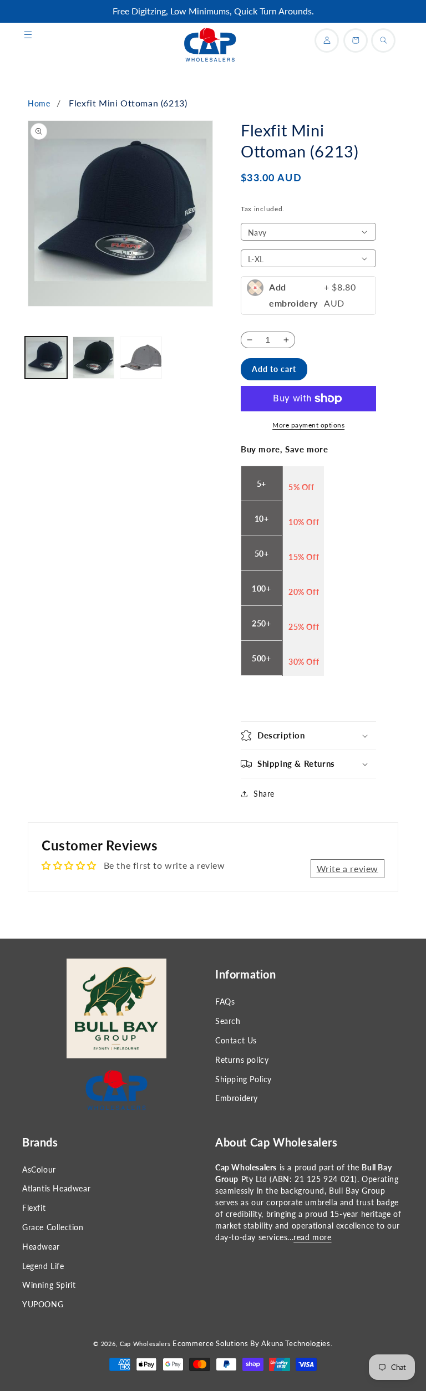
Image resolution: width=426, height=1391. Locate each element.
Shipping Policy (243, 1079)
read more (312, 1237)
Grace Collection (53, 1227)
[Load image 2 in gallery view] (94, 358)
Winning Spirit (48, 1285)
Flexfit (33, 1207)
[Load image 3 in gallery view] (141, 358)
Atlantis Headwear (56, 1188)
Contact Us (236, 1040)
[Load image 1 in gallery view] (46, 358)
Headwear (41, 1246)
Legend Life (43, 1266)
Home (39, 103)
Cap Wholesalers (145, 1343)
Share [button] (264, 793)
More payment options (308, 425)
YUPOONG (42, 1304)
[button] (28, 35)
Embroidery (236, 1098)
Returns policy (241, 1059)
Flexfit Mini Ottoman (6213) (128, 103)
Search (228, 1021)
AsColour (39, 1169)
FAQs (225, 1001)
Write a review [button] (347, 868)
